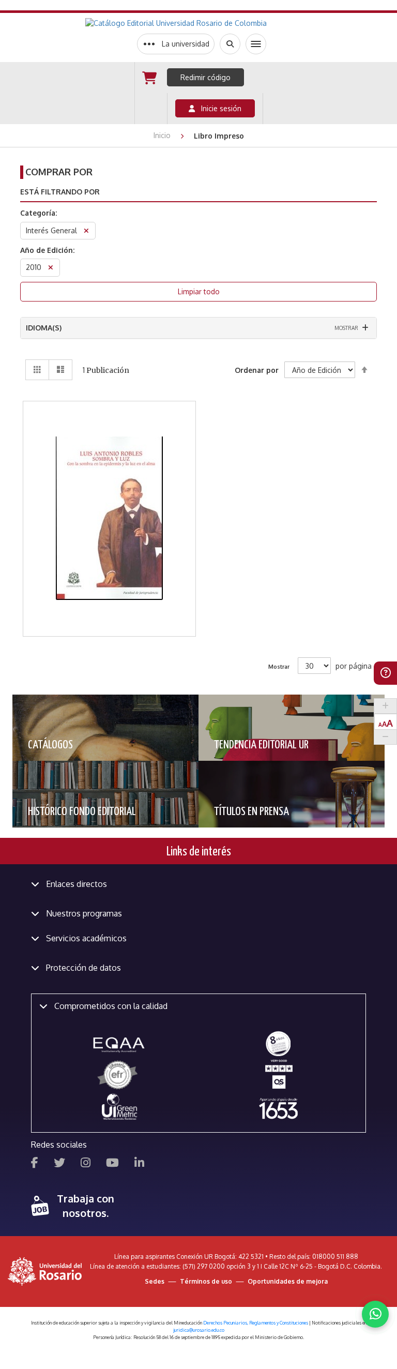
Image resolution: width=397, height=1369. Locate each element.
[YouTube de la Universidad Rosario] (112, 1164)
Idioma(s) (44, 327)
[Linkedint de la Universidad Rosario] (139, 1164)
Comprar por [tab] (59, 171)
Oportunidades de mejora (288, 1281)
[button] (110, 462)
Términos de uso (206, 1281)
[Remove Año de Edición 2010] (50, 268)
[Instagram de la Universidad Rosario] (85, 1164)
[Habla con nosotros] (375, 1314)
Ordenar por (257, 370)
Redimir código (205, 77)
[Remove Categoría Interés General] (86, 232)
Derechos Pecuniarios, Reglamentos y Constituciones (255, 1323)
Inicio (163, 135)
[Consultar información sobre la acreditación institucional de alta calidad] (278, 1043)
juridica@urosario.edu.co (198, 1330)
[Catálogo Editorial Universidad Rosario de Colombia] (202, 23)
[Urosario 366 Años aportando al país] (278, 1108)
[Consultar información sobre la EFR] (119, 1075)
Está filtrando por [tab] (60, 191)
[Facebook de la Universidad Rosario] (34, 1164)
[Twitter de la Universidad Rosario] (59, 1164)
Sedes (154, 1281)
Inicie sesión (218, 108)
